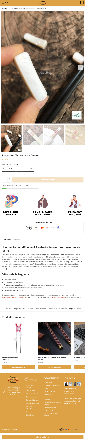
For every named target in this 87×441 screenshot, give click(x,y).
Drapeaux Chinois (32, 403)
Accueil (4, 8)
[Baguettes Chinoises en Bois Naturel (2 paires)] (54, 338)
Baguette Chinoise (46, 309)
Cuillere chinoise (32, 397)
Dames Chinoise (32, 400)
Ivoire (79, 309)
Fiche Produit (6, 239)
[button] (80, 67)
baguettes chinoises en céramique (14, 297)
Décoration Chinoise (30, 407)
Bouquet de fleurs (9, 169)
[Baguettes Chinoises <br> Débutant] (18, 338)
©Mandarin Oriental (9, 429)
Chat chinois (30, 391)
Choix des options (18, 367)
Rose (19, 169)
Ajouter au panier (48, 179)
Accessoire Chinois (30, 386)
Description (18, 239)
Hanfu (28, 412)
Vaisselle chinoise (60, 309)
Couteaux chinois (32, 394)
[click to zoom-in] (43, 67)
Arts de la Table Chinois (17, 8)
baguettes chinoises (59, 297)
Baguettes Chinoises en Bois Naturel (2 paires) (53, 358)
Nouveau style (28, 169)
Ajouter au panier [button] (54, 367)
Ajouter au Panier (42, 437)
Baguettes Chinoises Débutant (10, 358)
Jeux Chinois (30, 415)
